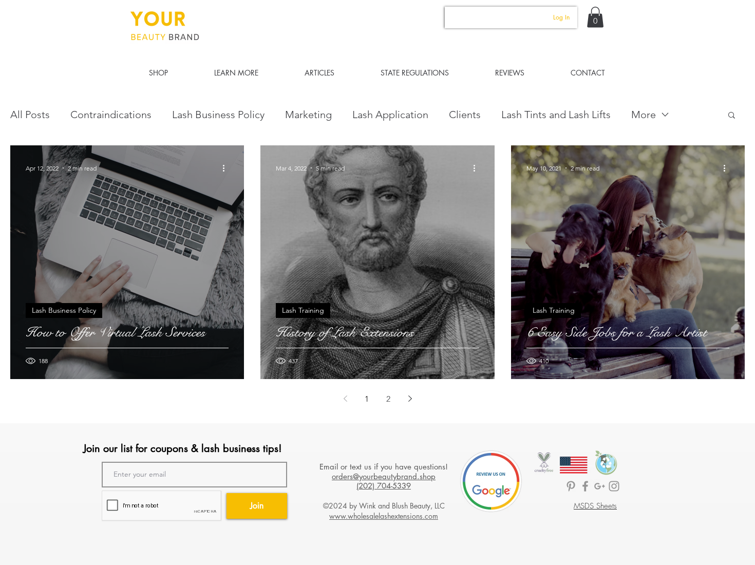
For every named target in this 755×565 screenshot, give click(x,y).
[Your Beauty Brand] (614, 486)
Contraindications (111, 114)
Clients (465, 114)
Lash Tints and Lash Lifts (556, 114)
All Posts (30, 114)
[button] (595, 17)
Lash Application (390, 114)
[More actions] (227, 168)
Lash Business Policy (218, 114)
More (643, 114)
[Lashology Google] (600, 486)
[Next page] (410, 398)
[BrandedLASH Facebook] (585, 486)
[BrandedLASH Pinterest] (571, 486)
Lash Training (303, 310)
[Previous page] (345, 398)
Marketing (308, 114)
